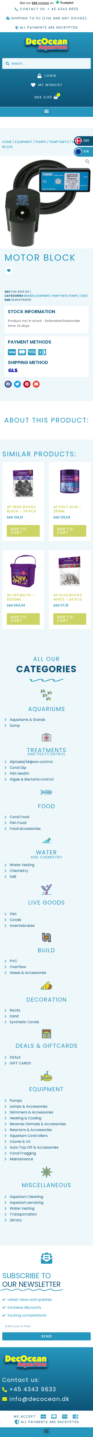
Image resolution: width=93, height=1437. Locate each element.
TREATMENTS (46, 750)
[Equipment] (46, 1076)
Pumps (41, 142)
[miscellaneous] (46, 1172)
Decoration (46, 1000)
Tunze (83, 296)
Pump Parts (59, 142)
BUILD (46, 950)
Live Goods (46, 903)
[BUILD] (46, 937)
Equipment (23, 142)
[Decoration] (46, 985)
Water (46, 852)
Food (46, 806)
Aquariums (46, 709)
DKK (83, 140)
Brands (29, 296)
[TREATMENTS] (46, 737)
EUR (83, 151)
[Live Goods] (46, 889)
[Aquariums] (46, 695)
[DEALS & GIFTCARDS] (46, 1033)
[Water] (46, 840)
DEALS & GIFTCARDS (47, 1046)
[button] (46, 111)
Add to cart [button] (18, 530)
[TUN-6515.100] (46, 202)
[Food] (46, 792)
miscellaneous (46, 1185)
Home (7, 142)
